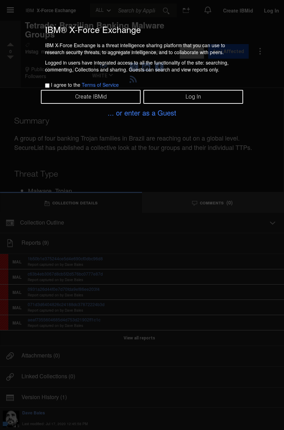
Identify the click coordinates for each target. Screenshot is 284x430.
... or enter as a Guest (142, 113)
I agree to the (85, 84)
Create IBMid (91, 96)
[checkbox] (47, 85)
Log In (193, 96)
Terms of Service (100, 84)
